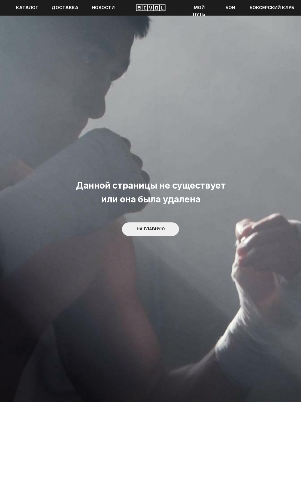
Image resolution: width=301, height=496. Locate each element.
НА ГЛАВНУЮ (151, 229)
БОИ (230, 7)
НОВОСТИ (103, 7)
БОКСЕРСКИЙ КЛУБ (272, 7)
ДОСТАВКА (64, 7)
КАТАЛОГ (27, 7)
